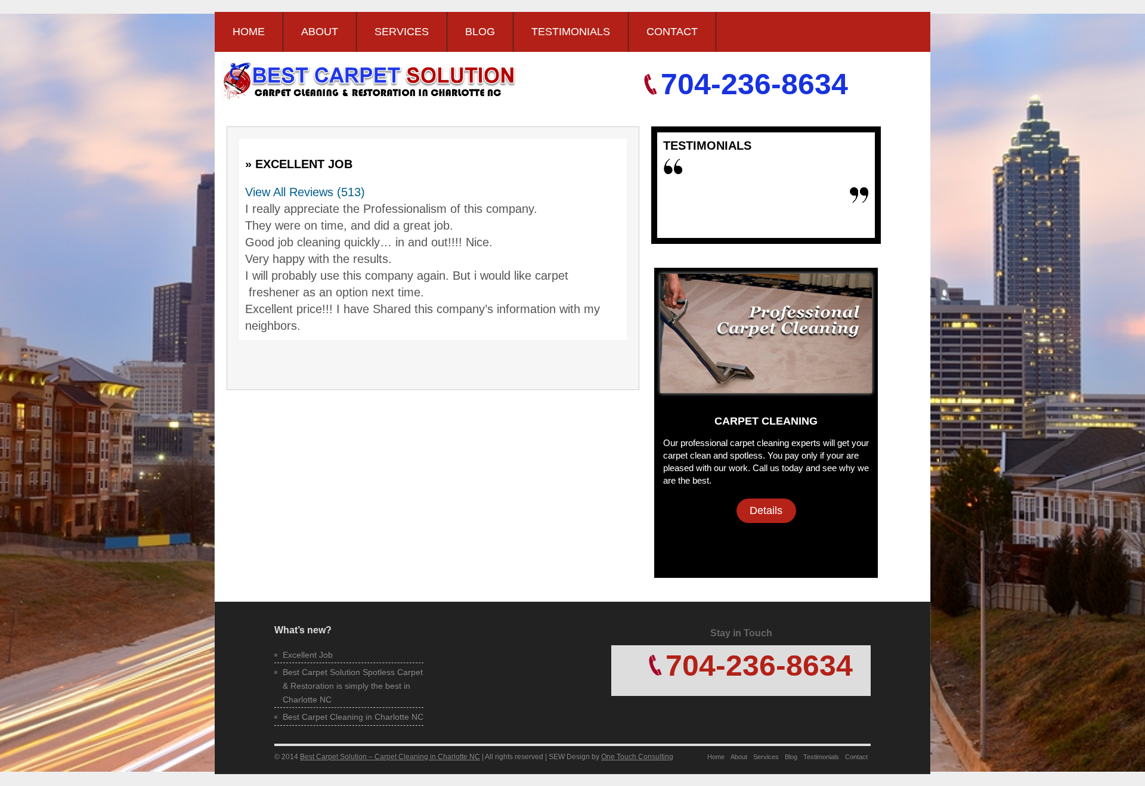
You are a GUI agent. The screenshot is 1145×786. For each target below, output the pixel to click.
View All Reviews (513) (305, 192)
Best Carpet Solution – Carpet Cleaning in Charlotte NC (390, 757)
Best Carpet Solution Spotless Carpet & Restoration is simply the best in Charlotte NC (353, 685)
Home (249, 32)
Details (766, 510)
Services (402, 32)
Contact (672, 32)
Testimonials (570, 32)
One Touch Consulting (637, 757)
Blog (480, 32)
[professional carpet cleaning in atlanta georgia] (766, 387)
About (319, 32)
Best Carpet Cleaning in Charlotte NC (353, 717)
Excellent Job (308, 655)
